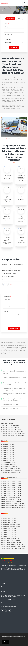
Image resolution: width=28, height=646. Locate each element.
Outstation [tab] (10, 18)
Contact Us (4, 586)
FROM (7, 23)
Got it (5, 641)
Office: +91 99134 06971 (9, 276)
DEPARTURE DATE (10, 39)
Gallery (3, 583)
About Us (3, 580)
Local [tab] (19, 18)
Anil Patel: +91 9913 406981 (10, 273)
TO (6, 31)
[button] (2, 10)
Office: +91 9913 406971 (8, 603)
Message (6, 311)
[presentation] (4, 126)
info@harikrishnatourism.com (10, 280)
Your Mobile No (8, 304)
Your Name (7, 296)
